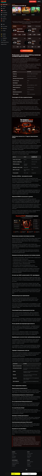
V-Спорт (28, 457)
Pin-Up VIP (29, 463)
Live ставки (29, 454)
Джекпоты (14, 457)
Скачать (29, 473)
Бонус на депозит (30, 461)
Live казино (14, 456)
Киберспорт (29, 456)
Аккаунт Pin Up (3, 44)
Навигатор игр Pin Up (4, 42)
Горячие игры (14, 453)
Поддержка (14, 464)
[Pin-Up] (4, 1)
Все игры (38, 5)
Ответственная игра (15, 463)
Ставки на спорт (30, 453)
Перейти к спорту (26, 50)
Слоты (13, 454)
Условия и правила (15, 461)
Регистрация (12, 473)
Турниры (28, 464)
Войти (39, 1)
